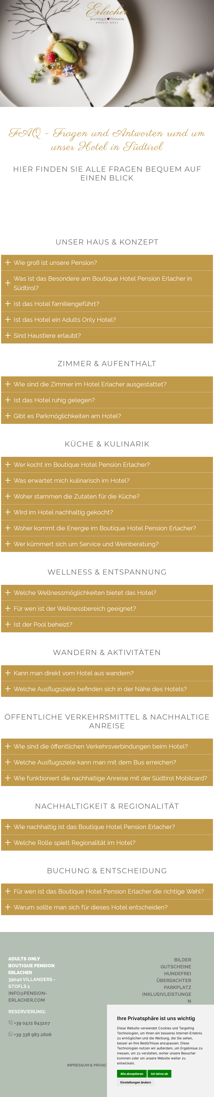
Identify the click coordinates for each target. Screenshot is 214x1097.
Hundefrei (177, 973)
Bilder (182, 959)
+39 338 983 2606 (32, 1034)
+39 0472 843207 (31, 1023)
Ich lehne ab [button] (159, 1073)
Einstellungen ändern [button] (135, 1082)
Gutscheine (175, 966)
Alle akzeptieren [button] (131, 1073)
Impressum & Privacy (88, 1065)
